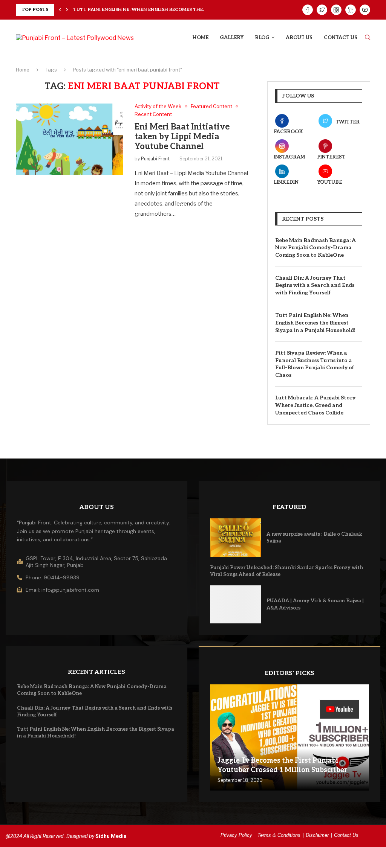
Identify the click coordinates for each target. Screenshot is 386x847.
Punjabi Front (155, 158)
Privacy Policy (236, 835)
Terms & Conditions (278, 835)
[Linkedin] (350, 10)
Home (200, 38)
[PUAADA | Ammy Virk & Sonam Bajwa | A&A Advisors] (235, 604)
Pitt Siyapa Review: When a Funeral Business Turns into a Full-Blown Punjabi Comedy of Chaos (314, 364)
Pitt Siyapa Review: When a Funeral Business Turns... (141, 9)
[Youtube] (365, 10)
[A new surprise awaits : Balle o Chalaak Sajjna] (235, 537)
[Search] (367, 38)
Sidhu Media (111, 836)
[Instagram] (336, 10)
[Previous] (60, 10)
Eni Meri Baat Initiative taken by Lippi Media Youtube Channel (182, 136)
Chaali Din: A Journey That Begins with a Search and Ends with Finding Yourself (314, 285)
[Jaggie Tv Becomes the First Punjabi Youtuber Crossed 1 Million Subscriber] (289, 737)
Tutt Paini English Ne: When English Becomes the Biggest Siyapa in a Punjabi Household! (315, 322)
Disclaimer (317, 835)
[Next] (67, 10)
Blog (262, 38)
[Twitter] (322, 10)
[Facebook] (307, 10)
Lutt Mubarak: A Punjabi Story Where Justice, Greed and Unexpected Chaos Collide (315, 405)
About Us (299, 38)
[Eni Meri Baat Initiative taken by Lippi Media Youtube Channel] (69, 139)
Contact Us (340, 38)
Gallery (232, 38)
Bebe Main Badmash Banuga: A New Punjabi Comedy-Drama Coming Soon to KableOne (315, 247)
